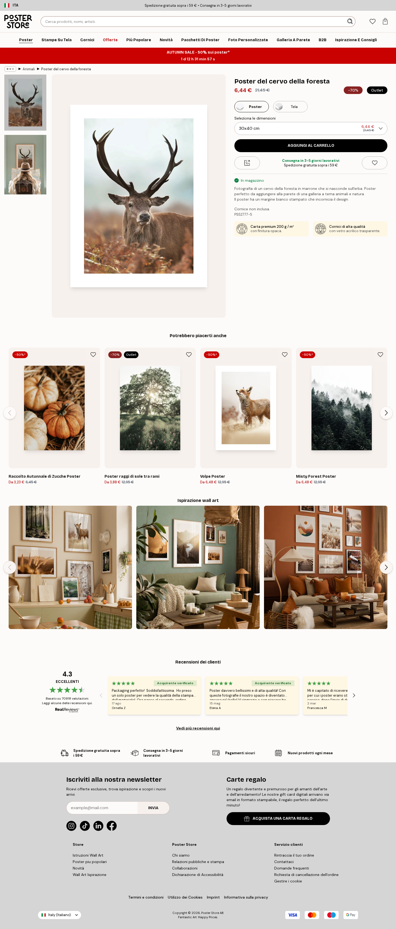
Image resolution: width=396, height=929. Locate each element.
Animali (29, 69)
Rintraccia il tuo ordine (294, 855)
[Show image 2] (25, 164)
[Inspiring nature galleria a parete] (198, 567)
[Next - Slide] (386, 412)
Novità (78, 868)
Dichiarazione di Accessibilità (197, 874)
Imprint (213, 897)
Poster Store (210, 913)
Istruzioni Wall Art (88, 855)
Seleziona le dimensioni (255, 118)
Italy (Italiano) (59, 915)
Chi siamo (181, 855)
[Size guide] (247, 162)
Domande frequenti (291, 868)
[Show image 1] (25, 103)
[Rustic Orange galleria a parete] (325, 567)
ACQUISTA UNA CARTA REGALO (282, 818)
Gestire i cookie (288, 881)
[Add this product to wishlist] (374, 162)
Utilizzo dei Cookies (185, 897)
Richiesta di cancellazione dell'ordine (306, 874)
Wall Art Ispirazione (89, 874)
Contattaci (284, 861)
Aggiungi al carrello (311, 145)
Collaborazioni (184, 868)
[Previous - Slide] (9, 412)
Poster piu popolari (90, 861)
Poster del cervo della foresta (66, 69)
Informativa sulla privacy (246, 897)
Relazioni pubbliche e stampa (198, 861)
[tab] (372, 21)
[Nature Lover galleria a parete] (70, 567)
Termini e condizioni (146, 897)
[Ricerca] (351, 21)
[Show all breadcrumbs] (10, 69)
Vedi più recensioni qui (198, 728)
